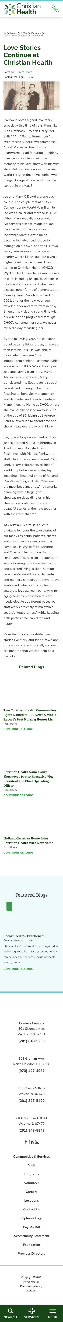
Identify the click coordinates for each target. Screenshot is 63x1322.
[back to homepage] (5, 33)
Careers (31, 1192)
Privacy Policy (31, 1281)
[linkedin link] (31, 1142)
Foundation (31, 1245)
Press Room (25, 72)
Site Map (31, 1290)
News (13, 33)
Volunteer (31, 1183)
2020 (24, 33)
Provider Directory (32, 1253)
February (36, 33)
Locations (31, 1200)
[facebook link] (26, 1142)
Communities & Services (31, 1156)
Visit (31, 1165)
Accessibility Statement (31, 1236)
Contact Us (31, 1209)
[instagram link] (37, 1142)
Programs (31, 1174)
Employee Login (31, 1218)
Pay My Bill (31, 1227)
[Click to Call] (55, 9)
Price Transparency (31, 1286)
